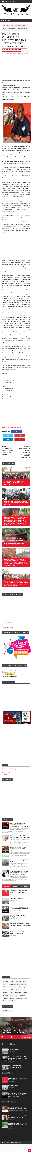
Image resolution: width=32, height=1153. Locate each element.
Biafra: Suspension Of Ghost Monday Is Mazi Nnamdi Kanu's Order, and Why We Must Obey (17, 1108)
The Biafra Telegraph (7, 1142)
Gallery (19, 987)
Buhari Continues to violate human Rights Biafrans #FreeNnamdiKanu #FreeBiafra (19, 824)
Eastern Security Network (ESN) (18, 984)
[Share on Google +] (19, 435)
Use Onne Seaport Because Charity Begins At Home (17, 916)
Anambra (18, 981)
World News (12, 1001)
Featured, (17, 53)
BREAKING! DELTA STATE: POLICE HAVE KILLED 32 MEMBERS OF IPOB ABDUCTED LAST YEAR (16, 503)
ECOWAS (5, 987)
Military (5, 992)
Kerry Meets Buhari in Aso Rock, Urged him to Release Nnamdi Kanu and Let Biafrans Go (19, 872)
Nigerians (5, 995)
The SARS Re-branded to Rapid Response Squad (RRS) (19, 932)
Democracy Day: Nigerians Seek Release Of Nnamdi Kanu (19, 891)
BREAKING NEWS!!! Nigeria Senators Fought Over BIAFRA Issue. (18, 848)
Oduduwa (22, 995)
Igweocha (5, 989)
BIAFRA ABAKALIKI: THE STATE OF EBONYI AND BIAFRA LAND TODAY (17, 1124)
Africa (12, 981)
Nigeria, (26, 53)
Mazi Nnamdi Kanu (20, 989)
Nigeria (23, 25)
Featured (13, 25)
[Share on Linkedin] (8, 439)
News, (22, 53)
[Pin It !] (19, 439)
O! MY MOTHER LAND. (9, 85)
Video (4, 1001)
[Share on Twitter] (8, 435)
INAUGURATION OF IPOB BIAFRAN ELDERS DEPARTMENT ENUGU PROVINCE (14, 482)
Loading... (4, 774)
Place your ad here (7, 773)
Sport (26, 998)
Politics (12, 998)
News (18, 25)
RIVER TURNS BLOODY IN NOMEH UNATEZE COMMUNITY (14, 544)
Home (4, 25)
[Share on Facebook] (16, 431)
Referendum (19, 998)
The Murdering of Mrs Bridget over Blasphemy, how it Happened (20, 836)
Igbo (25, 987)
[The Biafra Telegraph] (16, 11)
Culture (5, 984)
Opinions (5, 998)
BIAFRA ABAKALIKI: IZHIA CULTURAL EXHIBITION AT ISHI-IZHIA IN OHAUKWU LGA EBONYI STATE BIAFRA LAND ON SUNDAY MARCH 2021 (16, 583)
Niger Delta (18, 992)
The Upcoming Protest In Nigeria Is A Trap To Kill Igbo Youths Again (20, 924)
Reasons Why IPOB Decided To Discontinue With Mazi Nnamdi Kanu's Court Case (19, 908)
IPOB (12, 989)
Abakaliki (5, 981)
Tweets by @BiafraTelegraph (10, 769)
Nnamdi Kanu (13, 995)
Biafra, (13, 53)
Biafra (8, 25)
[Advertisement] (16, 67)
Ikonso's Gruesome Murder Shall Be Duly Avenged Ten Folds (17, 1116)
